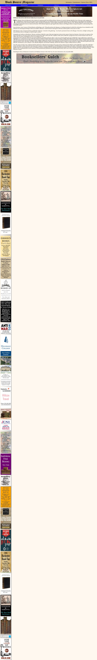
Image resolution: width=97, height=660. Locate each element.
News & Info (73, 5)
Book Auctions (24, 5)
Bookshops (40, 5)
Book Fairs (8, 5)
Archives (89, 5)
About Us (56, 5)
